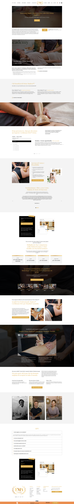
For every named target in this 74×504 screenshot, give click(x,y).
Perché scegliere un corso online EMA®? (20, 432)
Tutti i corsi (13, 2)
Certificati (31, 494)
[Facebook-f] (22, 496)
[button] (57, 2)
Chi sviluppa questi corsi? (18, 448)
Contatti (54, 2)
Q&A (51, 2)
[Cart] (61, 2)
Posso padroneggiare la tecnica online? (20, 440)
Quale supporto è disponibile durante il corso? (21, 453)
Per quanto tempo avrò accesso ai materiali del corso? (22, 451)
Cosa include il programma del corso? (20, 443)
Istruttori (31, 492)
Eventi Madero (24, 2)
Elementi (49, 2)
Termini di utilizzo (36, 503)
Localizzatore (34, 2)
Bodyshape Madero (38, 488)
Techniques (28, 2)
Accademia (18, 2)
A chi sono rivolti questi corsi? (18, 438)
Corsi (30, 489)
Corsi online (31, 488)
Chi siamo (45, 2)
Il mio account (45, 491)
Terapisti (31, 493)
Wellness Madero (38, 491)
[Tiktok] (20, 496)
